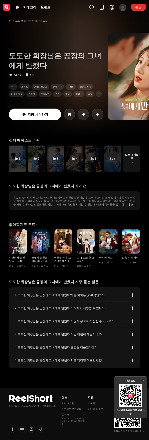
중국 (67, 94)
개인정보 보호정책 (71, 408)
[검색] (91, 7)
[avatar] (122, 7)
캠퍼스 (79, 94)
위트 (57, 94)
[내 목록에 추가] (69, 114)
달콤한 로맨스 (40, 86)
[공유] (83, 114)
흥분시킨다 (85, 86)
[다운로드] (97, 114)
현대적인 (57, 86)
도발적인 (45, 94)
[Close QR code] (143, 380)
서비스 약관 (68, 403)
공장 (90, 94)
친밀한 (31, 94)
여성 (13, 86)
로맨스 (24, 86)
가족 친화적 (17, 94)
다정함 (71, 86)
